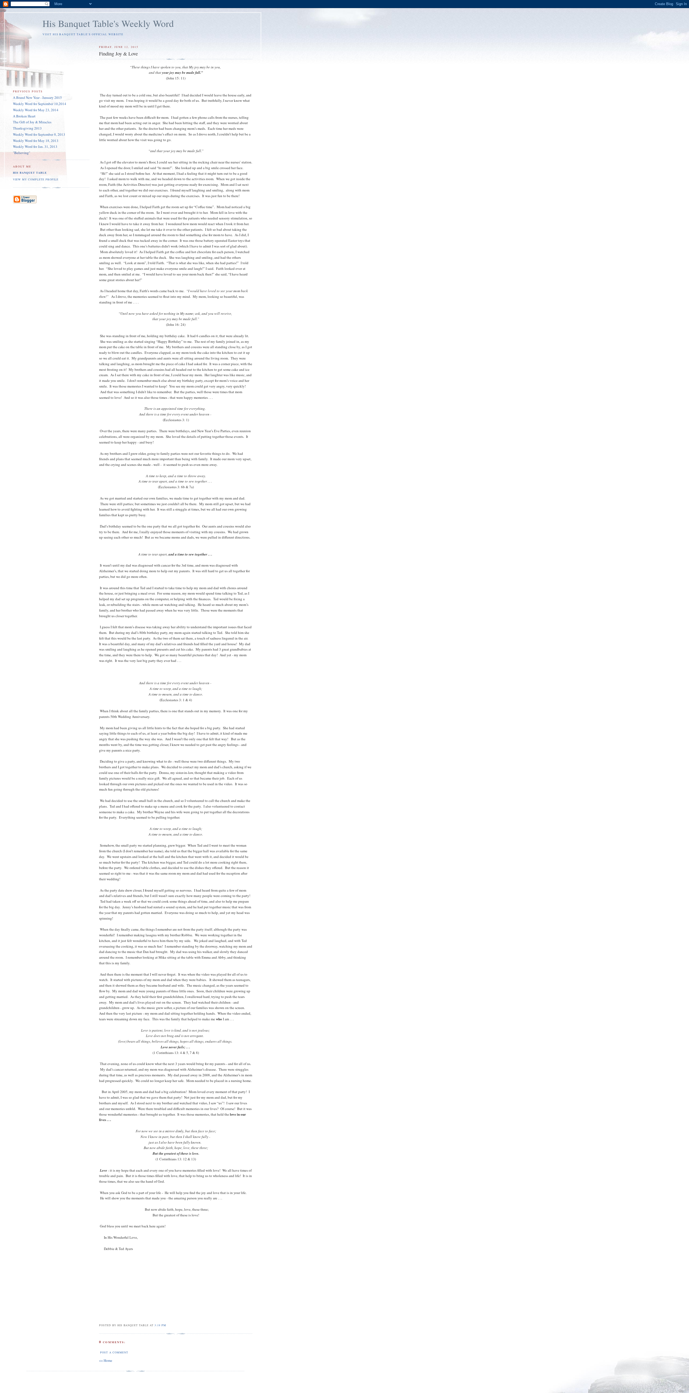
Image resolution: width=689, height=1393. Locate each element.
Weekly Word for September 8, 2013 (39, 134)
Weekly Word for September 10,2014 (39, 103)
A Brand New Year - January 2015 (37, 97)
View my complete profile (35, 179)
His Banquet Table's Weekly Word (108, 23)
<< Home (105, 1360)
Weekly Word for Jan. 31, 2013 (35, 146)
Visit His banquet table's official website (83, 34)
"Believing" (21, 152)
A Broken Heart (24, 116)
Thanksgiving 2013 (27, 128)
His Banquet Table (30, 172)
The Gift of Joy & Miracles (32, 122)
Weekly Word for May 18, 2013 (35, 140)
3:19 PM (160, 1325)
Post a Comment (114, 1352)
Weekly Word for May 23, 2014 (35, 109)
